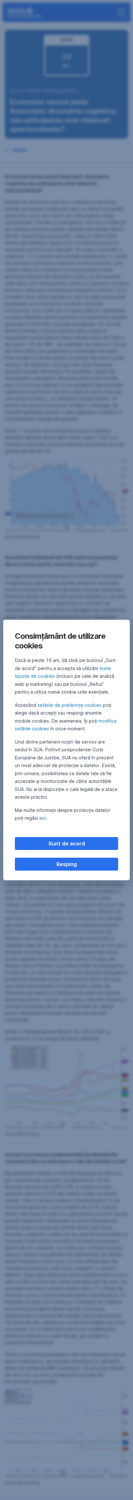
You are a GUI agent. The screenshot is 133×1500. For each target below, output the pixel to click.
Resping (66, 864)
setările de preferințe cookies (69, 705)
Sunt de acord (66, 843)
